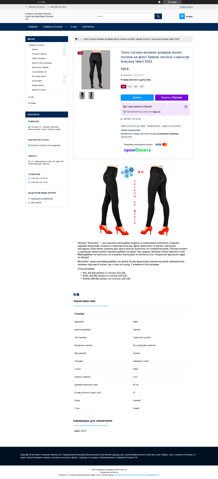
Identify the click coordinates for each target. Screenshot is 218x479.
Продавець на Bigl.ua (109, 472)
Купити (137, 97)
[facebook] (74, 295)
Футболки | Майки (40, 67)
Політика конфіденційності (148, 475)
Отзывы (32, 103)
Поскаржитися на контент (125, 475)
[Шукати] (158, 16)
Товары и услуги (52, 27)
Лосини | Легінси (39, 54)
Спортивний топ (39, 72)
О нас (74, 27)
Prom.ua (123, 470)
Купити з (166, 97)
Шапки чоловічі (39, 90)
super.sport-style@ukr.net (42, 198)
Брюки (35, 49)
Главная (33, 27)
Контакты (88, 27)
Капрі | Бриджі (38, 58)
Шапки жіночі (38, 85)
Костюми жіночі (39, 76)
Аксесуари (37, 81)
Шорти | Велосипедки (42, 63)
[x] (78, 295)
